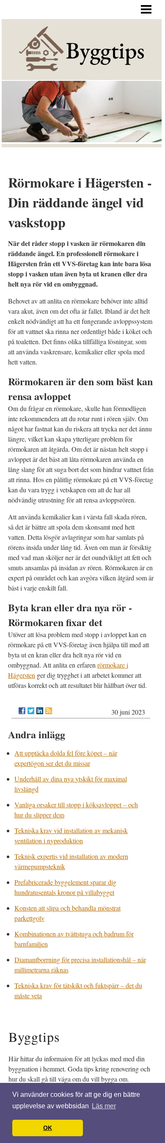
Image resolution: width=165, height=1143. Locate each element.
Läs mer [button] (104, 1106)
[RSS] (48, 710)
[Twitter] (31, 710)
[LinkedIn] (39, 710)
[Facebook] (22, 710)
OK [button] (47, 1127)
